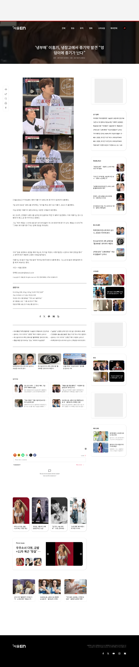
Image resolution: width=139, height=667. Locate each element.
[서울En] (19, 28)
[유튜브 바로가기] (113, 653)
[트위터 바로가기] (108, 653)
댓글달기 (6, 98)
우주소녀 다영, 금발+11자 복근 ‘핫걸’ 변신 (28, 551)
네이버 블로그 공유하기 (53, 316)
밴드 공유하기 (58, 316)
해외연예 (114, 28)
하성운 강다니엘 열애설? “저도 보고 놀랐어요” (27, 298)
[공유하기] (6, 94)
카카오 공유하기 (49, 316)
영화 (90, 28)
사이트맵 (120, 645)
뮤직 (81, 28)
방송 (72, 28)
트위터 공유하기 (44, 316)
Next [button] (81, 554)
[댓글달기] (6, 98)
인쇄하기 (6, 103)
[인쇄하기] (6, 103)
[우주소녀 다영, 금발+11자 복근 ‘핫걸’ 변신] (64, 554)
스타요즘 (101, 28)
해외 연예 (96, 428)
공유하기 (6, 94)
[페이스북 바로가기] (103, 653)
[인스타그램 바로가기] (119, 653)
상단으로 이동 (6, 108)
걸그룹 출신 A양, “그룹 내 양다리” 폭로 (25, 301)
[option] (64, 554)
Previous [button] (48, 554)
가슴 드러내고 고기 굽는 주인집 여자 (24, 295)
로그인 (124, 645)
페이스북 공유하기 (40, 316)
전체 (63, 28)
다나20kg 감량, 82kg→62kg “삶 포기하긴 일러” (28, 292)
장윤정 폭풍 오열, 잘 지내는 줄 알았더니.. (26, 304)
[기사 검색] (123, 28)
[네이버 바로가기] (125, 653)
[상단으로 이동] (6, 108)
